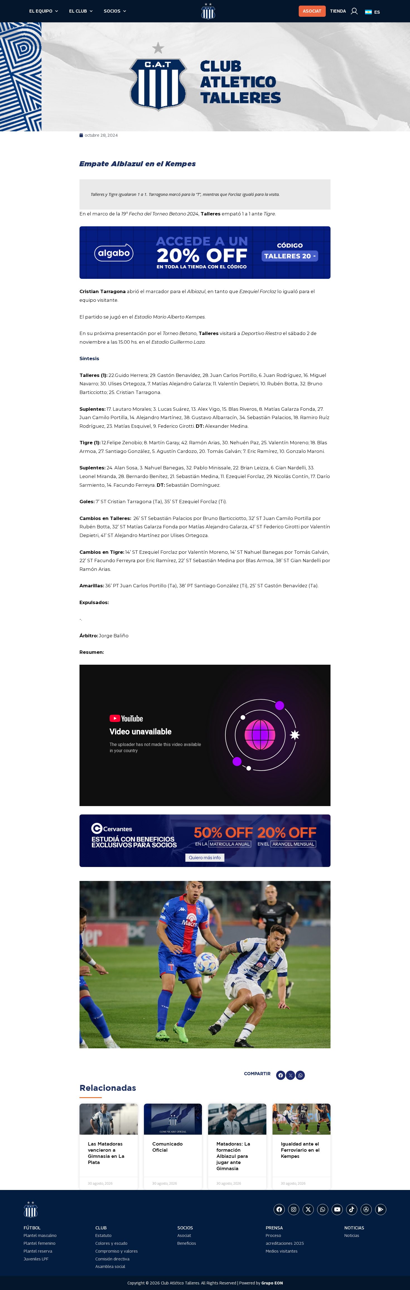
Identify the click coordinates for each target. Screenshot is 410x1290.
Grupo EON (272, 1283)
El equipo (40, 11)
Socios (112, 11)
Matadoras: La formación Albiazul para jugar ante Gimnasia (233, 1156)
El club (78, 11)
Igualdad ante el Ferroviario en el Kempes (300, 1150)
